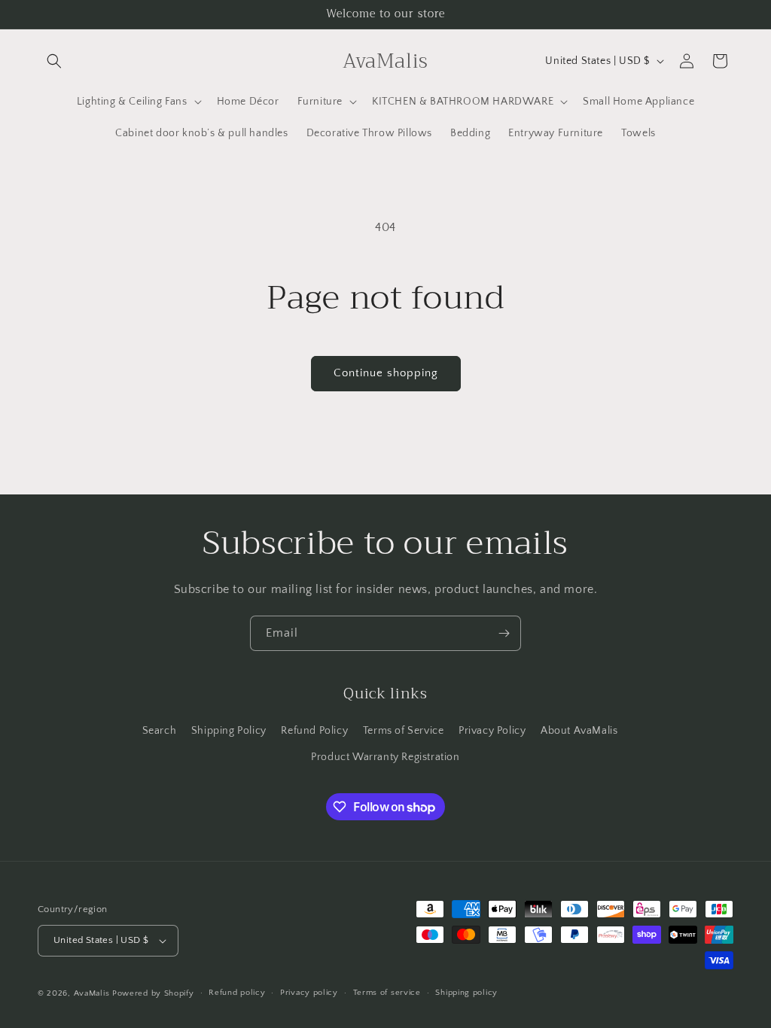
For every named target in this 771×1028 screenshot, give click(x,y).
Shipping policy (466, 992)
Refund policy (237, 992)
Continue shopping (386, 372)
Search (159, 731)
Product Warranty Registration (385, 757)
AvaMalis (92, 993)
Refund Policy (314, 731)
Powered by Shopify (153, 993)
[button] (54, 61)
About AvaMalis (579, 731)
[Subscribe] (503, 633)
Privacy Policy (492, 731)
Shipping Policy (229, 731)
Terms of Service (403, 731)
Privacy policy (309, 992)
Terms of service (387, 992)
